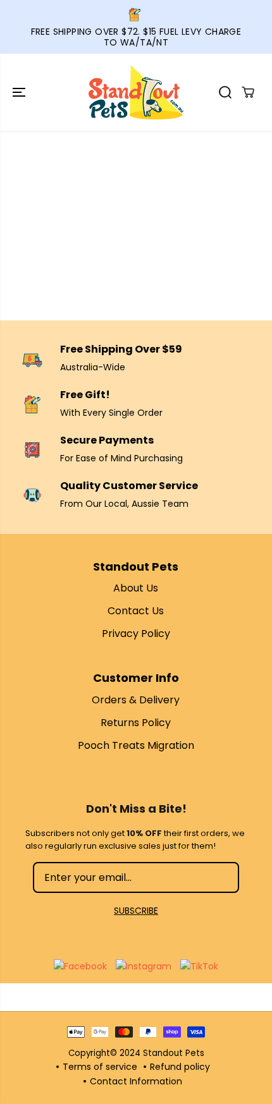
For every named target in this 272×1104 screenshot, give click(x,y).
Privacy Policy (136, 633)
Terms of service (100, 1066)
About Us (135, 588)
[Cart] (248, 92)
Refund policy (180, 1066)
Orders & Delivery (136, 700)
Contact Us (136, 611)
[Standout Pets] (136, 92)
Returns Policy (136, 722)
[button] (20, 92)
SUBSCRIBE (136, 910)
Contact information (136, 1081)
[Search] (225, 92)
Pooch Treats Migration (136, 745)
